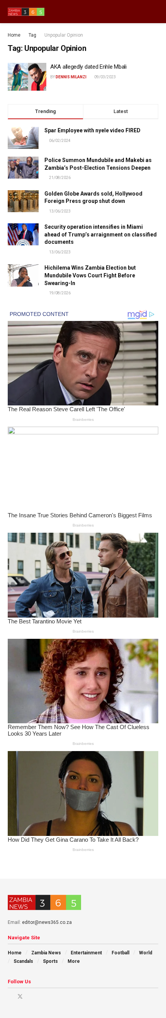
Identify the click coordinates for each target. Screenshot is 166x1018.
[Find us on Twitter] (20, 996)
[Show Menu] (140, 11)
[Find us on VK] (40, 996)
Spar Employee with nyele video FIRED (92, 130)
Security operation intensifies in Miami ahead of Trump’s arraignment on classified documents (100, 234)
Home (14, 35)
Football (120, 953)
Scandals (23, 961)
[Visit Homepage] (26, 12)
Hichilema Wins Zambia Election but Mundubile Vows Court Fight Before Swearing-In (90, 275)
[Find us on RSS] (49, 996)
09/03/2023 (104, 77)
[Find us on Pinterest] (30, 996)
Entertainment (86, 953)
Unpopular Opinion (63, 35)
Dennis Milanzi (71, 77)
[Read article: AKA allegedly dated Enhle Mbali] (27, 77)
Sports (50, 961)
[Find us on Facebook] (10, 996)
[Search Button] (155, 11)
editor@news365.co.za (47, 922)
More (74, 961)
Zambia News (46, 953)
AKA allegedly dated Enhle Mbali (88, 66)
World (145, 953)
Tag (32, 35)
